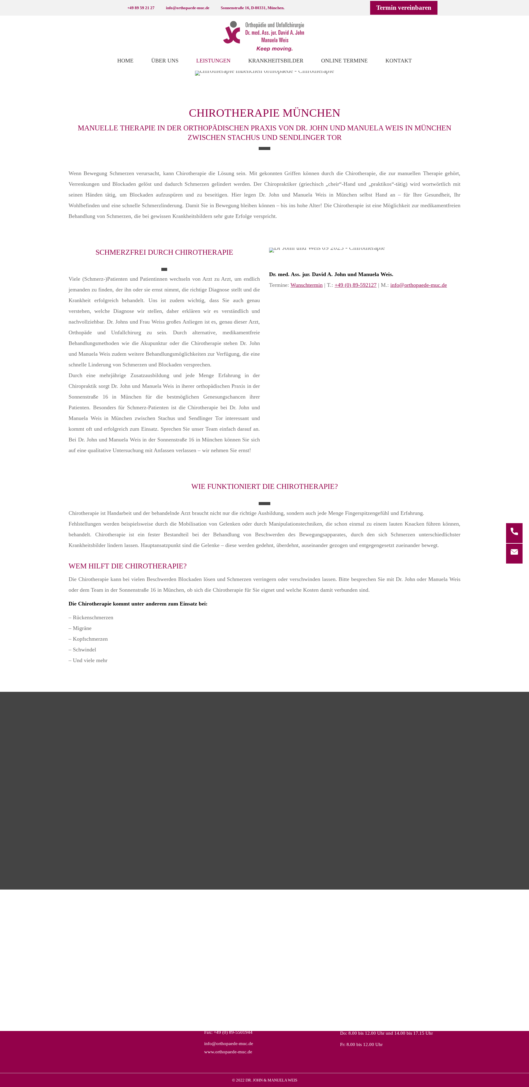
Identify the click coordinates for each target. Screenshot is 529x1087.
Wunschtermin (307, 285)
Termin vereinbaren (403, 7)
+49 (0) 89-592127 (356, 285)
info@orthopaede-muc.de (418, 285)
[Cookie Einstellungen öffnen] (13, 1078)
